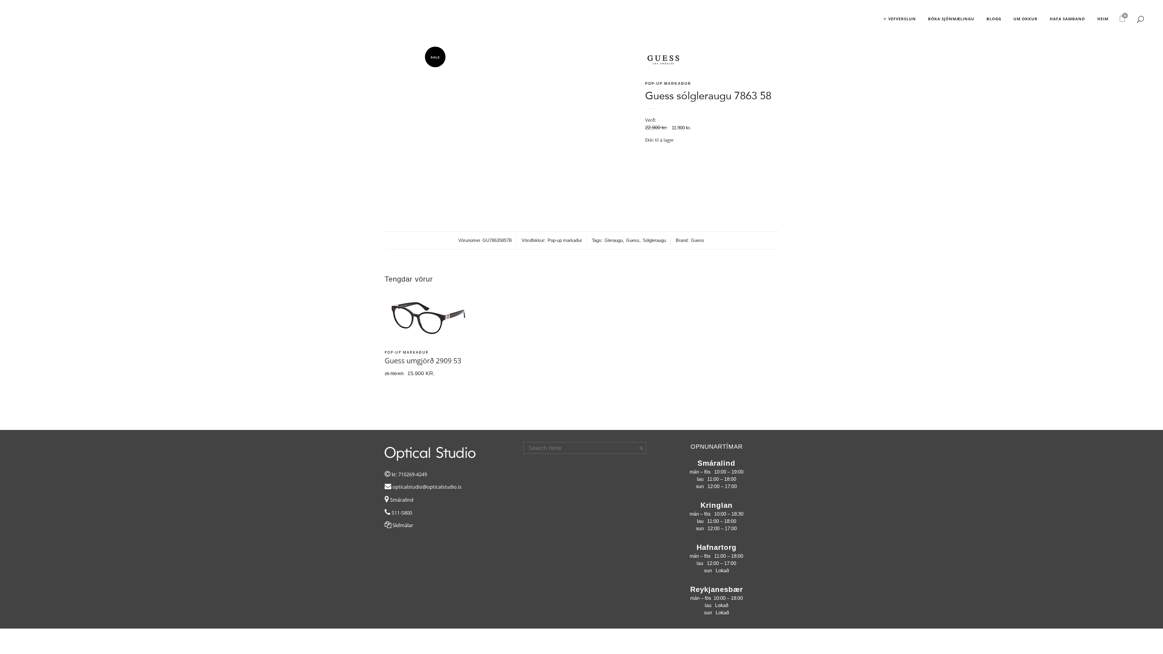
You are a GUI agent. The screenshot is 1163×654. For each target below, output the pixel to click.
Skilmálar (402, 525)
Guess (632, 240)
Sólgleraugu (654, 240)
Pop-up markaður (668, 83)
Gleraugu (614, 240)
